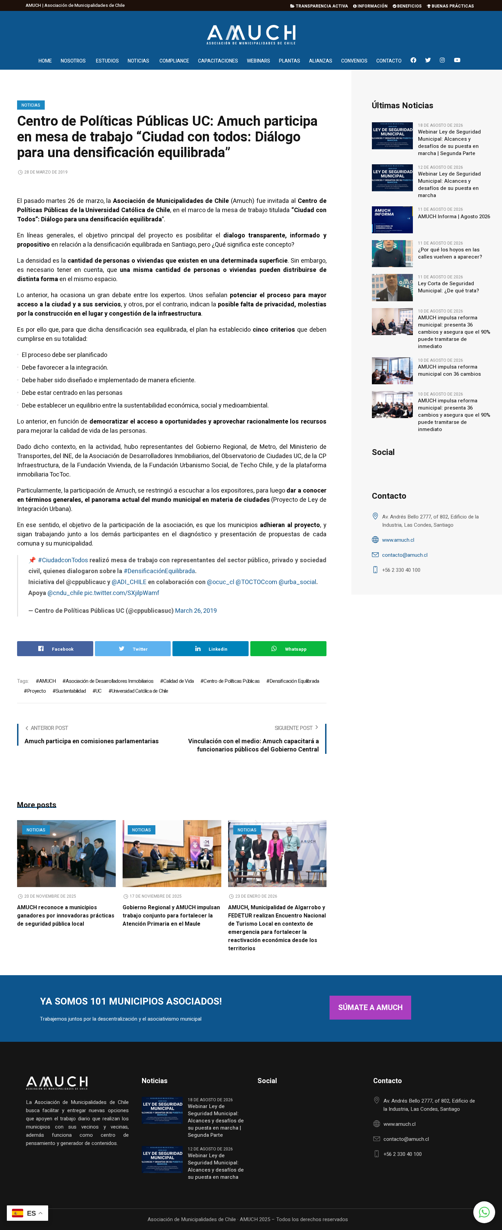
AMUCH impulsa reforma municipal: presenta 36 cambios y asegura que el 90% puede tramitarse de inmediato (454, 332)
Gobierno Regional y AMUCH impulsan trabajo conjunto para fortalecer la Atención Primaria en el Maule (171, 915)
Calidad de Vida (178, 681)
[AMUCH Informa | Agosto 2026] (392, 219)
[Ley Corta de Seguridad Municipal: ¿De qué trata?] (392, 287)
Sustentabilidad (71, 691)
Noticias (31, 105)
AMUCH (47, 681)
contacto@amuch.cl (405, 555)
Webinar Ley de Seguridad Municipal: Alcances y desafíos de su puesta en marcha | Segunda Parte (449, 142)
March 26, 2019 (196, 611)
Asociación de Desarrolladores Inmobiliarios (109, 681)
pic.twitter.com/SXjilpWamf (121, 593)
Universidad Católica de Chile (140, 691)
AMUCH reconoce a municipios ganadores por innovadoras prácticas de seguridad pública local (65, 915)
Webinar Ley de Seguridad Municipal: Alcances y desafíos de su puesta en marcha (449, 184)
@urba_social (297, 582)
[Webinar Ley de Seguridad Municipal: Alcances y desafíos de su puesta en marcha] (392, 177)
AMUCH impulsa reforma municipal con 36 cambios (449, 370)
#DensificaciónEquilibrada (159, 571)
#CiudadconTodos (63, 560)
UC (98, 691)
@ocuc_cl (220, 582)
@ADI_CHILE (129, 582)
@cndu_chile (65, 593)
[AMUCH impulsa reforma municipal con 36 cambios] (392, 370)
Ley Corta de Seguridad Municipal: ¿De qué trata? (448, 287)
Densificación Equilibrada (294, 681)
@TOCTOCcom (256, 582)
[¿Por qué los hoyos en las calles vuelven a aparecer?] (392, 253)
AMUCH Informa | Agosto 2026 (454, 216)
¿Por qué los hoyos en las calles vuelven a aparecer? (450, 253)
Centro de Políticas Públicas (232, 681)
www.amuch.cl (398, 540)
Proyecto (36, 691)
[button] (484, 1212)
